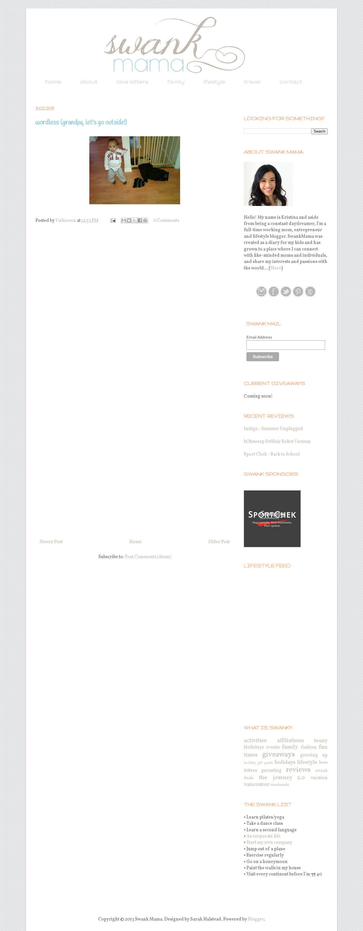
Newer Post (51, 542)
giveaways (278, 755)
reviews (298, 770)
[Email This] (123, 220)
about (89, 81)
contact (291, 81)
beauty (321, 741)
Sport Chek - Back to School (272, 454)
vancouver (256, 784)
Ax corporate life (263, 836)
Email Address (259, 337)
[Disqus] (134, 306)
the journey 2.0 (282, 777)
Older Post (219, 542)
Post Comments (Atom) (148, 557)
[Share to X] (134, 220)
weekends (280, 785)
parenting (271, 771)
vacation (319, 778)
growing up (314, 755)
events (273, 747)
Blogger (256, 919)
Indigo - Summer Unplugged (273, 429)
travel (252, 81)
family (175, 81)
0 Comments (166, 221)
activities (255, 740)
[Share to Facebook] (140, 220)
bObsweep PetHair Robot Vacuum (277, 442)
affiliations (290, 740)
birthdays (254, 747)
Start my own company (269, 842)
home (53, 81)
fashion (308, 747)
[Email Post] (112, 221)
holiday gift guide (258, 763)
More (275, 268)
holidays (285, 762)
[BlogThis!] (129, 220)
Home (135, 542)
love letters (132, 81)
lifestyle (214, 81)
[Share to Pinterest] (145, 220)
